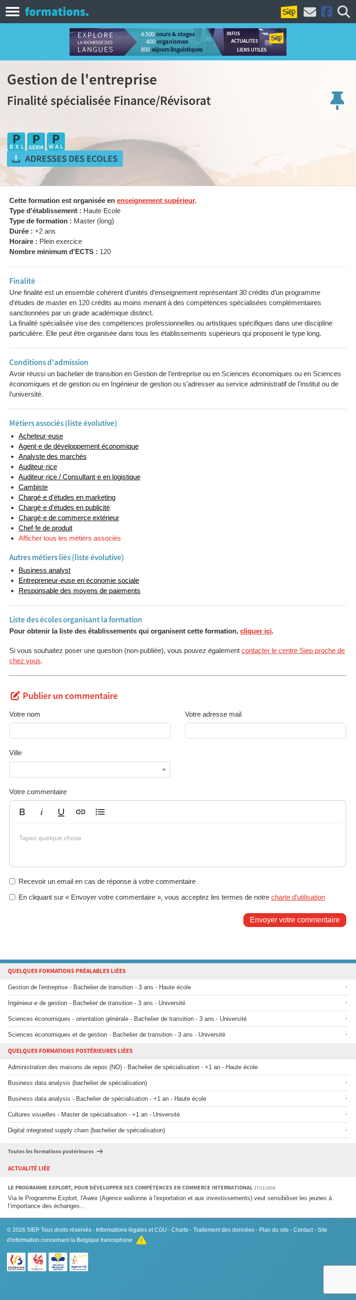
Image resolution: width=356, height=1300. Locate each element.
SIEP (33, 1230)
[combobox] (89, 769)
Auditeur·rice (38, 466)
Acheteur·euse (41, 436)
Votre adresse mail (213, 714)
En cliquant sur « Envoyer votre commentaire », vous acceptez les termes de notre (172, 897)
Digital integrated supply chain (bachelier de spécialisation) (86, 1130)
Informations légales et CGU (131, 1230)
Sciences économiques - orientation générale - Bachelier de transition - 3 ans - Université (127, 1018)
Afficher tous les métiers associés (70, 538)
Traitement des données (223, 1230)
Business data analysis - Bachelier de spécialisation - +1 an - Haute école (107, 1098)
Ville (15, 753)
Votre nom (24, 714)
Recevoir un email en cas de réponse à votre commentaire (107, 881)
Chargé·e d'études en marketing (67, 497)
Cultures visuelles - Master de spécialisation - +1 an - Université (94, 1114)
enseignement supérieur (156, 200)
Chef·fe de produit (45, 528)
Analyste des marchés (53, 456)
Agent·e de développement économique (79, 446)
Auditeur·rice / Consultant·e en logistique (79, 477)
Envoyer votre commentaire (295, 920)
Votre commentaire (38, 792)
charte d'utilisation (298, 897)
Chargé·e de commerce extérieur (69, 518)
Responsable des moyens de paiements (79, 590)
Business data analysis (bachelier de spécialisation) (77, 1082)
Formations (56, 11)
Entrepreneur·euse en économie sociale (79, 580)
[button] (22, 812)
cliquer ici (256, 631)
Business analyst (44, 570)
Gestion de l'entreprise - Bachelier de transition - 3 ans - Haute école (99, 987)
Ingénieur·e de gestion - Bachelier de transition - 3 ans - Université (96, 1002)
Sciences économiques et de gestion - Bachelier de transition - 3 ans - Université (116, 1034)
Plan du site (274, 1230)
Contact (303, 1230)
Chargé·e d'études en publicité (64, 507)
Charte (180, 1230)
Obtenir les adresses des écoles (65, 158)
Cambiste (33, 487)
